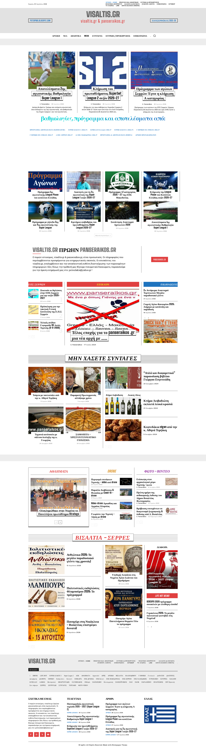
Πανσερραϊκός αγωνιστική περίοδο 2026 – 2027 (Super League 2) (161, 578)
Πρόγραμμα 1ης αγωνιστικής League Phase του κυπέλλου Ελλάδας (45, 194)
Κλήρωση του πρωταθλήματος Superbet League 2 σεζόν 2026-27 (102, 93)
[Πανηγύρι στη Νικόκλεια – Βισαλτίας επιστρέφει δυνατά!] (46, 626)
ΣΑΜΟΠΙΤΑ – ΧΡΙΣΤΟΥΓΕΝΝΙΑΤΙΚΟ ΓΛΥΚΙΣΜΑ (83, 437)
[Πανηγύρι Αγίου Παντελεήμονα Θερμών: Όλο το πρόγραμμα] (123, 603)
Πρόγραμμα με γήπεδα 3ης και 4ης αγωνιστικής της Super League (45, 224)
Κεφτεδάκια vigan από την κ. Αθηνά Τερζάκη (160, 428)
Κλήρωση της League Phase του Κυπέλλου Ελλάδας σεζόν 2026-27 (160, 194)
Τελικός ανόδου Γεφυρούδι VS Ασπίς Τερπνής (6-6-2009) (50, 325)
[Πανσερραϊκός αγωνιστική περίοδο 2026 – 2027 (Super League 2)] (162, 569)
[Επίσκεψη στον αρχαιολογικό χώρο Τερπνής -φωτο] (171, 481)
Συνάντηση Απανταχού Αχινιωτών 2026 (122, 223)
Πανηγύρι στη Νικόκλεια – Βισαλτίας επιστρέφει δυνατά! (83, 625)
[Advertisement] (103, 157)
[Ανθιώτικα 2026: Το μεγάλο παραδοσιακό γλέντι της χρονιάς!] (46, 559)
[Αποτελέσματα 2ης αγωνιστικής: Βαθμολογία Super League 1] (51, 70)
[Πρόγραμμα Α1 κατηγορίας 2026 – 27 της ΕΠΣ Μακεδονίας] (122, 181)
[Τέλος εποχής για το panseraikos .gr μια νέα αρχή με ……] (103, 310)
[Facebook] (30, 734)
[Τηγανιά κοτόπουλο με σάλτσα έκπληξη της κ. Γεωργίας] (46, 420)
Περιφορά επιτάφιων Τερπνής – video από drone (104, 481)
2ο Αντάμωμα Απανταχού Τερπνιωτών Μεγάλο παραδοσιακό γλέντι (156, 293)
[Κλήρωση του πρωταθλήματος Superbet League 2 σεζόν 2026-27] (103, 70)
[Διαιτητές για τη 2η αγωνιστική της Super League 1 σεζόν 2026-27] (84, 181)
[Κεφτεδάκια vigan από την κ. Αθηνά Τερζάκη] (123, 430)
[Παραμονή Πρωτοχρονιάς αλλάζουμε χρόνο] (83, 381)
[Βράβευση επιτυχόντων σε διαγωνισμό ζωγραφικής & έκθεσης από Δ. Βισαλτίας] (171, 510)
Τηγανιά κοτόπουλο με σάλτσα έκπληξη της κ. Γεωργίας (45, 437)
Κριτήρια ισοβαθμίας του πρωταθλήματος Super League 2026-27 (83, 224)
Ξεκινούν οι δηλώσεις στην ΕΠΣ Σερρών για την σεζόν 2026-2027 (51, 294)
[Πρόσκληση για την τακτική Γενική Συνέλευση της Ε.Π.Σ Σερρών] (33, 309)
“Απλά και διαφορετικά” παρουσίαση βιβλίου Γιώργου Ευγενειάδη (159, 376)
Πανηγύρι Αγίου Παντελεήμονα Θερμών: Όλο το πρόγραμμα (123, 621)
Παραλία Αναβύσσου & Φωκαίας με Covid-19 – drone (102, 492)
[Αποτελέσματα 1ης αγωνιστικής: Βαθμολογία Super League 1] (161, 211)
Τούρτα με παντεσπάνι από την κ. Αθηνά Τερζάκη (46, 396)
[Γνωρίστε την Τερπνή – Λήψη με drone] (126, 516)
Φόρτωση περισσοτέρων (102, 235)
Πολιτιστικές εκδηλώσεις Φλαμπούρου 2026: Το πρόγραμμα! (83, 591)
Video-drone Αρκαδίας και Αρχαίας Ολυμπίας (104, 504)
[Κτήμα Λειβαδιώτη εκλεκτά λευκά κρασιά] (123, 404)
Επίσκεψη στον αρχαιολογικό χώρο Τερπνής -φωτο (145, 482)
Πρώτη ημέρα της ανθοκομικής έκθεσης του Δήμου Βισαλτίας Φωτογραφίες (149, 496)
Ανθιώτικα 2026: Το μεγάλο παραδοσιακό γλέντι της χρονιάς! (80, 558)
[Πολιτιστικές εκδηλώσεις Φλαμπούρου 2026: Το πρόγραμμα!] (46, 593)
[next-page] (33, 336)
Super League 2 (72, 712)
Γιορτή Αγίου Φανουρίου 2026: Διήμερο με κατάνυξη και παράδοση (159, 307)
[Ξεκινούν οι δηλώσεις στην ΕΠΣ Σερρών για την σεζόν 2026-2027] (33, 293)
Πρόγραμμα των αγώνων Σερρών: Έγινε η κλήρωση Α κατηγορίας (154, 93)
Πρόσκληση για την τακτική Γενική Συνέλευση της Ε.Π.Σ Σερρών (51, 310)
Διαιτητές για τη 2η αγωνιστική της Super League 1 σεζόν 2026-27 (84, 194)
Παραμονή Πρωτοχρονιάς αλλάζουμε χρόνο (83, 396)
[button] (154, 35)
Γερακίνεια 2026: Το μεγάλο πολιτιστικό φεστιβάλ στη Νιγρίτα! (160, 615)
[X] (42, 734)
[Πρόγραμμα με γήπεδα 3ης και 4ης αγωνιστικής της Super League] (45, 211)
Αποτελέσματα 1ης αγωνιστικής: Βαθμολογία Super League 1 (160, 225)
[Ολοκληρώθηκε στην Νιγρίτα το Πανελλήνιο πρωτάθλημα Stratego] (59, 495)
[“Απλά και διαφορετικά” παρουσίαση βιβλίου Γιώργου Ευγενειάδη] (123, 378)
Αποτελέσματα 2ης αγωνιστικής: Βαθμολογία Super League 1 (52, 93)
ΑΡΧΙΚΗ (108, 712)
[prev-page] (29, 336)
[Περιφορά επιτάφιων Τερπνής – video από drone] (126, 481)
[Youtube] (48, 734)
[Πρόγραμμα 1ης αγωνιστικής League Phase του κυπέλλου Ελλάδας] (45, 181)
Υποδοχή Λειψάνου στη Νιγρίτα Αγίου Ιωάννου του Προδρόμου (123, 577)
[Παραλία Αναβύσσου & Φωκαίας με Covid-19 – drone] (126, 492)
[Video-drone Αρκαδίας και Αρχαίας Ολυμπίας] (126, 505)
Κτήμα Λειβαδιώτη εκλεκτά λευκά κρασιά (158, 402)
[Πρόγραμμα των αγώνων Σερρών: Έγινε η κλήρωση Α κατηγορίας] (154, 70)
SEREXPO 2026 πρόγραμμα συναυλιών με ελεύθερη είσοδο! (162, 603)
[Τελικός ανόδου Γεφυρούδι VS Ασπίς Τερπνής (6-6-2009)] (33, 325)
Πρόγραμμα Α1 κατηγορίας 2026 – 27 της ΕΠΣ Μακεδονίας (122, 194)
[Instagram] (36, 734)
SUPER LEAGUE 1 (72, 722)
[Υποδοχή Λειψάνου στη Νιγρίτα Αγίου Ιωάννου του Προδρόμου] (123, 560)
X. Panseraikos (44, 104)
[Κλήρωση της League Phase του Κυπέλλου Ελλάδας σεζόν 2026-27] (161, 181)
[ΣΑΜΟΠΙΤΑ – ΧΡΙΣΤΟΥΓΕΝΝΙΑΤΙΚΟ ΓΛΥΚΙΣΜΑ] (83, 420)
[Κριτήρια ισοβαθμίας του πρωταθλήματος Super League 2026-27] (84, 211)
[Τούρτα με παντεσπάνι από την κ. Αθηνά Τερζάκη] (46, 381)
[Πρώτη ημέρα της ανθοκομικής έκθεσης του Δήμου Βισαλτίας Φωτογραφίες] (171, 494)
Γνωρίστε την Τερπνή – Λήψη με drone (103, 515)
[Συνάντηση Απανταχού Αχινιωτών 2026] (122, 211)
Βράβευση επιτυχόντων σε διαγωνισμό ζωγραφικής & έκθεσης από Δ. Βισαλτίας (149, 511)
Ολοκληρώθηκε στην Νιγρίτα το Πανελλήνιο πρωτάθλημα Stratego (58, 512)
